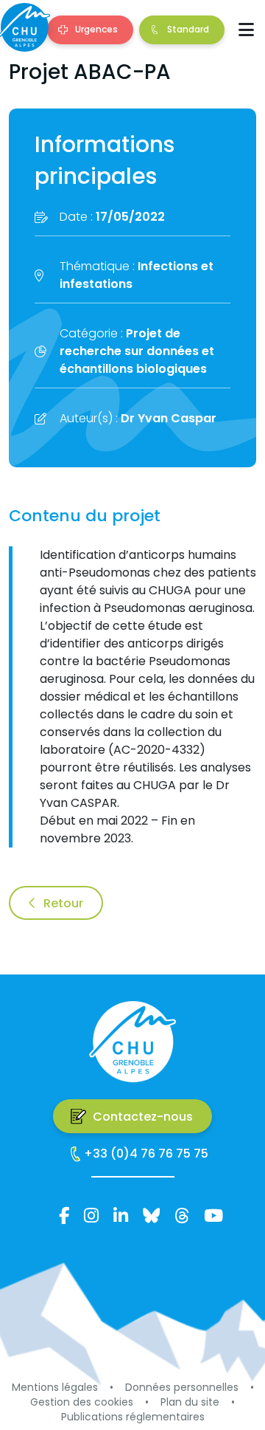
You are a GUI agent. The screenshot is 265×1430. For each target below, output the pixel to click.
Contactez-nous (143, 1116)
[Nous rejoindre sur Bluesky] (151, 1215)
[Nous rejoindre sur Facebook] (64, 1215)
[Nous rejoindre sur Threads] (182, 1215)
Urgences (96, 29)
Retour (63, 903)
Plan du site (189, 1402)
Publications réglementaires (133, 1416)
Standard (188, 29)
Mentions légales (55, 1387)
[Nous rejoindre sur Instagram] (91, 1215)
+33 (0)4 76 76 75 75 (146, 1153)
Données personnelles (182, 1387)
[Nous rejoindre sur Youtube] (213, 1215)
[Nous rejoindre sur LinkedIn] (120, 1215)
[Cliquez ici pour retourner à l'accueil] (24, 27)
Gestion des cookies (81, 1402)
